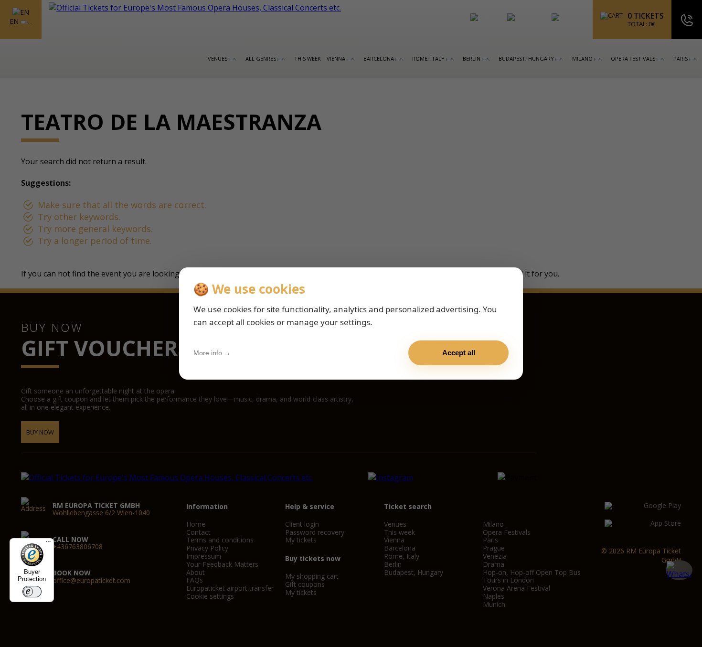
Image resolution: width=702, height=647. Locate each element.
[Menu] (48, 544)
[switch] (32, 591)
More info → (212, 353)
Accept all (458, 353)
